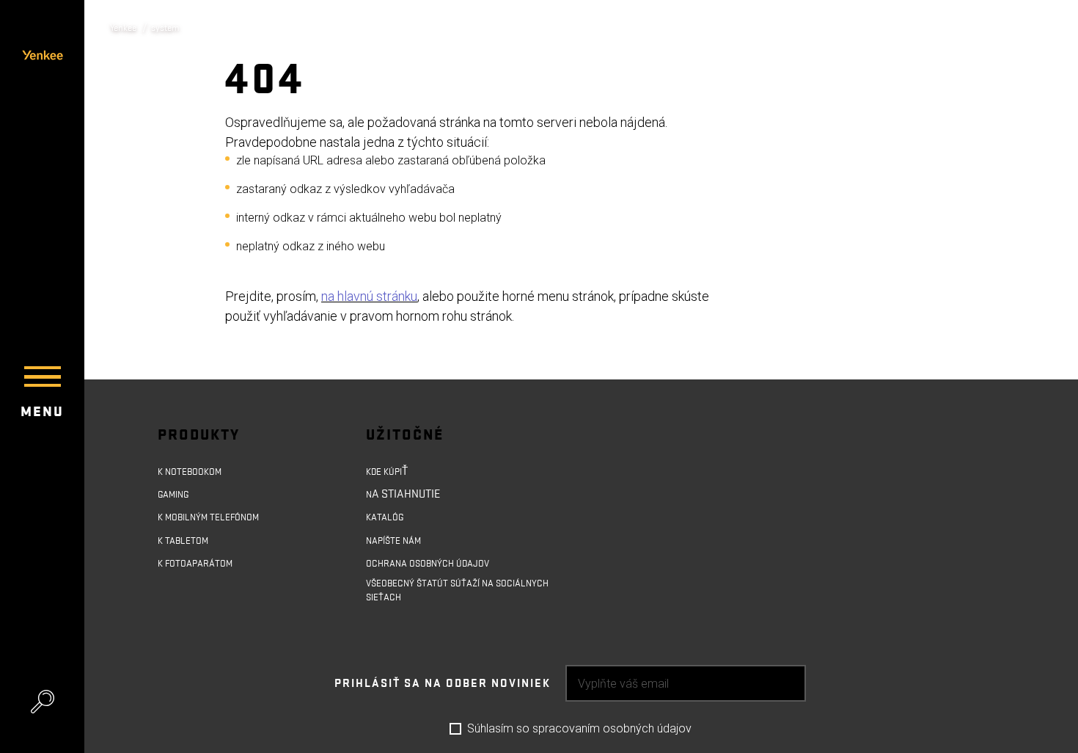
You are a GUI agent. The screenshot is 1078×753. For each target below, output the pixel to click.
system (175, 27)
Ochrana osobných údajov (439, 571)
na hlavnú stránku (369, 296)
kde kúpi (388, 471)
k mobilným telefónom (218, 521)
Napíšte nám (400, 546)
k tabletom (188, 546)
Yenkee (126, 27)
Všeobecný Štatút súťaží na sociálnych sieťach (442, 605)
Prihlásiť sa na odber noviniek (442, 702)
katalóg (388, 521)
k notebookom (196, 471)
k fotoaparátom (202, 571)
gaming (177, 496)
